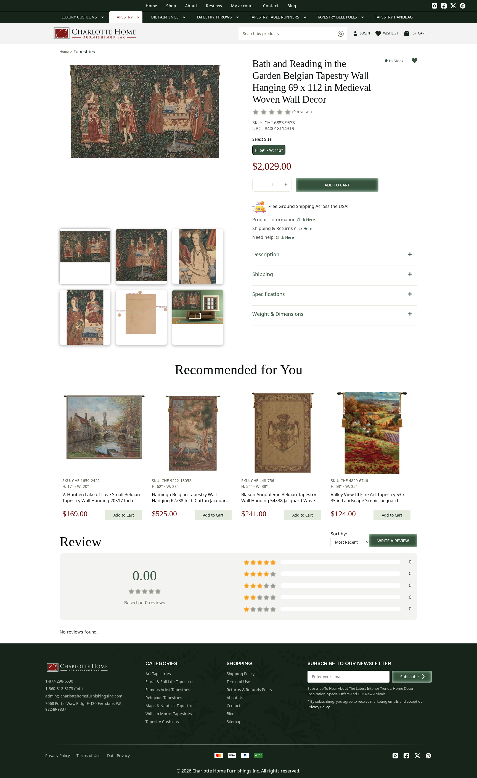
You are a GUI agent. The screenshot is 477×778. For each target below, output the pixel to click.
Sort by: (338, 533)
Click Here (306, 219)
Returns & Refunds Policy (249, 689)
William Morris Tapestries (168, 713)
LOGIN (365, 33)
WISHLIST (390, 33)
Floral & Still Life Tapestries (169, 681)
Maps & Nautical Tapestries (170, 705)
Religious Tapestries (163, 697)
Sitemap (234, 721)
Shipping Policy (241, 673)
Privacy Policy (319, 706)
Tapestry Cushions (162, 721)
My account (242, 5)
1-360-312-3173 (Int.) (64, 688)
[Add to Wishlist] (414, 60)
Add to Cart (123, 515)
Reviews (214, 5)
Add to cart (337, 185)
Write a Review (393, 540)
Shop (171, 5)
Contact (271, 5)
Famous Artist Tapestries (167, 689)
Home (151, 5)
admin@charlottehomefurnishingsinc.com (83, 696)
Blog (291, 5)
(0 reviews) (301, 111)
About (191, 5)
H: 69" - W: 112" (269, 150)
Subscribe (409, 676)
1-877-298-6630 (59, 681)
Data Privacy (118, 755)
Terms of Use (238, 681)
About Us (235, 697)
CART (419, 33)
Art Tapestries (158, 673)
